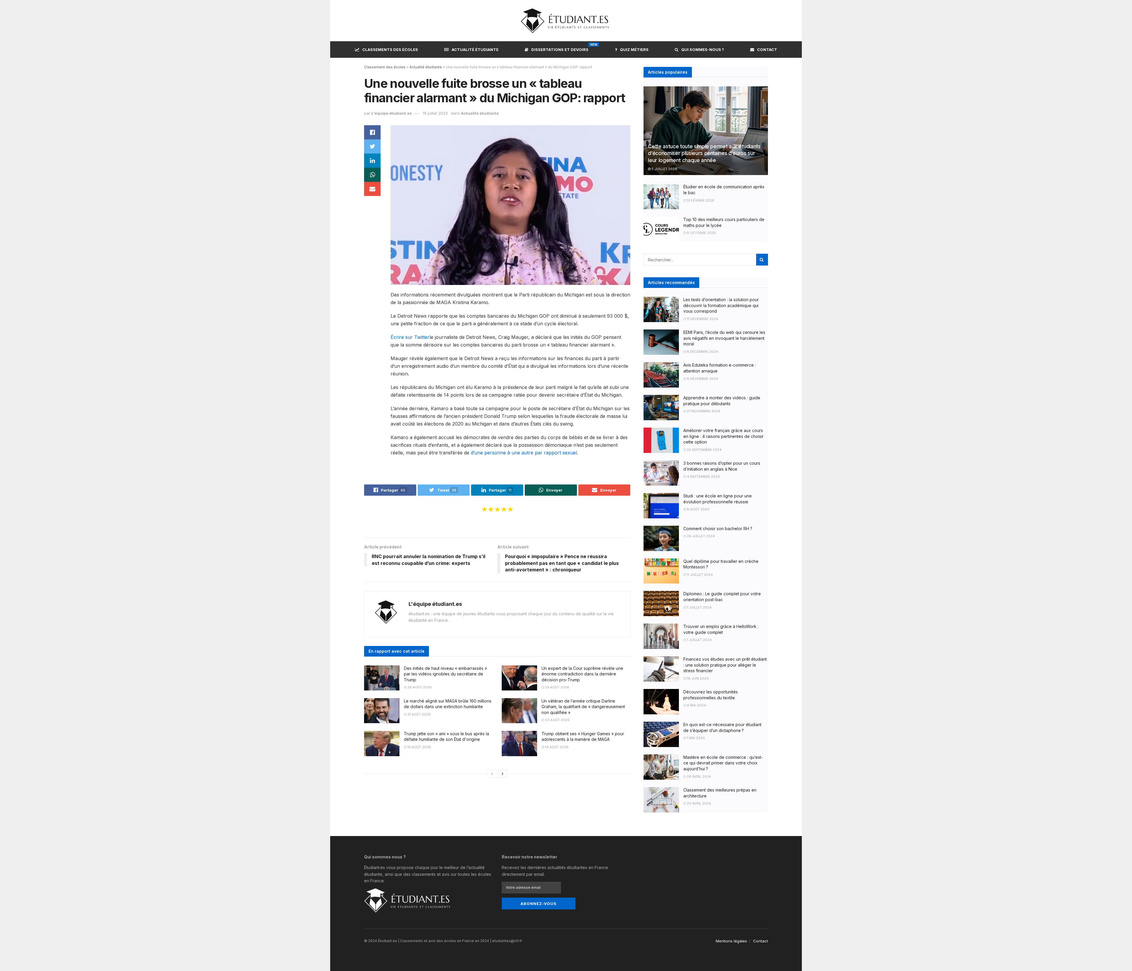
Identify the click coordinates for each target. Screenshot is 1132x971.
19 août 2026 (419, 747)
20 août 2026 (557, 720)
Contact (767, 49)
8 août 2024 (697, 509)
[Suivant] (502, 773)
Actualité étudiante (475, 49)
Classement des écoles (385, 67)
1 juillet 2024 (699, 607)
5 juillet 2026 (664, 169)
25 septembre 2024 (704, 450)
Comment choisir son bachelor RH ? (717, 528)
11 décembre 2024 (702, 319)
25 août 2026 (556, 687)
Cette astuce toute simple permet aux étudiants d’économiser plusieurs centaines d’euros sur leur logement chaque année (704, 154)
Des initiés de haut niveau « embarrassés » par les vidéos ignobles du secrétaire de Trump (445, 674)
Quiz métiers (634, 49)
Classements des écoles (390, 49)
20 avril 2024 (698, 803)
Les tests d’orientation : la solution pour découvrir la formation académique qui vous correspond (721, 305)
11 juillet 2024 (699, 575)
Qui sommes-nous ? (702, 49)
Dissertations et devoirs (559, 48)
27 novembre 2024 (703, 411)
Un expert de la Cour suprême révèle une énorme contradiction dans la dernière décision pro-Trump (582, 674)
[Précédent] (492, 773)
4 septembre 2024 (703, 476)
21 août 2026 (419, 714)
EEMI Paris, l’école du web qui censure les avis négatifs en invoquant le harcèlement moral (724, 338)
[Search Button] (762, 260)
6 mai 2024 (696, 705)
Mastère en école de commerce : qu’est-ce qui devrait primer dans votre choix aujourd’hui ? (723, 763)
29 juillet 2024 (700, 536)
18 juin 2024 (697, 678)
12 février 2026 (700, 200)
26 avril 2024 (698, 776)
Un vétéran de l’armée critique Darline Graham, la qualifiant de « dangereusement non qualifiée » (583, 706)
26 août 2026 (419, 687)
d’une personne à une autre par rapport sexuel (524, 453)
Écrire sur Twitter (410, 337)
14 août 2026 (556, 747)
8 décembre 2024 (702, 352)
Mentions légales (731, 941)
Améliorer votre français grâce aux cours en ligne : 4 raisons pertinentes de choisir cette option (723, 436)
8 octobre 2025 (701, 233)
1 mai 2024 (695, 738)
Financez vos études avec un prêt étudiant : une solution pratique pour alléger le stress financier (725, 665)
